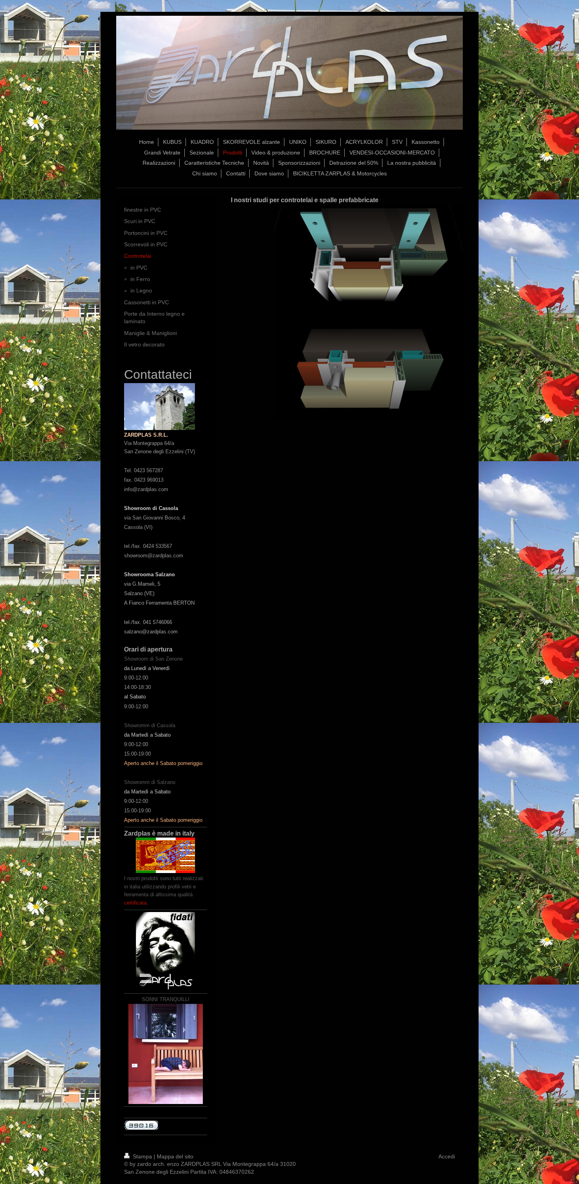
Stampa (142, 1156)
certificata (135, 903)
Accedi (446, 1156)
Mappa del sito (175, 1156)
